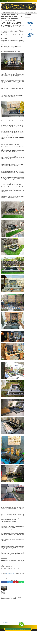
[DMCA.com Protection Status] (28, 14)
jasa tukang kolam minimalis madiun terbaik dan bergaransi (31, 19)
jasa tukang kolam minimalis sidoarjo (30, 23)
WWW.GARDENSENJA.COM (15, 565)
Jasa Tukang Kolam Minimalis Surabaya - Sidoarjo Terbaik (30, 26)
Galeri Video (4, 3)
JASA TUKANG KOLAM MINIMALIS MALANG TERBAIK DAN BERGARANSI (30, 35)
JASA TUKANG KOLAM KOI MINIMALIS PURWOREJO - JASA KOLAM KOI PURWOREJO (3, 592)
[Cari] (35, 0)
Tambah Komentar (12, 20)
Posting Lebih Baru (4, 622)
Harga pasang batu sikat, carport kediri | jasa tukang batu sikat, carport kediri (31, 30)
